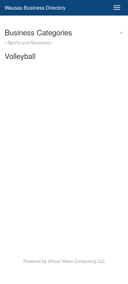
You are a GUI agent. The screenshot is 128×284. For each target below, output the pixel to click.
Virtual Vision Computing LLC (76, 261)
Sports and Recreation (29, 42)
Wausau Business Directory (35, 7)
